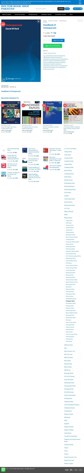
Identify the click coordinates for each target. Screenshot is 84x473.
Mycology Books (68, 373)
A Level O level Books (70, 148)
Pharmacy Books (46, 14)
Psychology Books (70, 324)
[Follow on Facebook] (80, 1)
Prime (65, 420)
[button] (67, 8)
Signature (66, 423)
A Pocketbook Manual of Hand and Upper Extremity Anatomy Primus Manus (72, 128)
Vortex (66, 451)
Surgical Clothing (68, 430)
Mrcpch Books (68, 364)
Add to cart (58, 40)
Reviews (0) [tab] (13, 87)
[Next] (82, 120)
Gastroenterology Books (71, 267)
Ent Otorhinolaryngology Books (73, 256)
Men (65, 348)
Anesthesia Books (69, 161)
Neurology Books (70, 291)
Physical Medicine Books (71, 312)
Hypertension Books (69, 205)
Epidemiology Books (71, 258)
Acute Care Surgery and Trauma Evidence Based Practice (8, 127)
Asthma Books (68, 164)
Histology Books (70, 275)
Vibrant (66, 447)
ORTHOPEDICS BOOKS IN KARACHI (51, 59)
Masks (66, 214)
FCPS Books (67, 192)
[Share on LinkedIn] (56, 73)
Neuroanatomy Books (70, 386)
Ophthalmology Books (71, 298)
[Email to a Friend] (50, 73)
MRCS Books (68, 367)
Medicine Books (68, 345)
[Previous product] (81, 20)
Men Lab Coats (68, 354)
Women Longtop (68, 463)
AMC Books (67, 155)
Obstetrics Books (68, 401)
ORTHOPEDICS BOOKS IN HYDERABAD (55, 55)
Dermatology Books (70, 246)
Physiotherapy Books (71, 317)
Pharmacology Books (71, 310)
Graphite (66, 195)
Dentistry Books (20, 14)
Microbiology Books (70, 284)
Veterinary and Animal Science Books (72, 440)
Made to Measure (68, 211)
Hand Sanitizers (68, 202)
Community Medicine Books (72, 241)
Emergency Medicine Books (72, 251)
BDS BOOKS (68, 170)
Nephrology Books (70, 289)
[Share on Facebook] (44, 73)
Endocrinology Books (70, 189)
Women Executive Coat (70, 457)
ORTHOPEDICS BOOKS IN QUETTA (51, 65)
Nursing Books (33, 14)
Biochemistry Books (70, 234)
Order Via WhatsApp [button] (54, 45)
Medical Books (6, 14)
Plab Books (68, 320)
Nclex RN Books (68, 379)
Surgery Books (69, 331)
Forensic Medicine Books (72, 265)
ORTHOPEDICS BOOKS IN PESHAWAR (52, 64)
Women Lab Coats (69, 460)
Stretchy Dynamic (69, 426)
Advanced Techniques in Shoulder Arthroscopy (51, 127)
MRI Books (67, 370)
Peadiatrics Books (70, 308)
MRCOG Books (68, 357)
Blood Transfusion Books (72, 237)
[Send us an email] (80, 3)
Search (61, 8)
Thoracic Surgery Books (71, 334)
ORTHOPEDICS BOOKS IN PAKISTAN (56, 62)
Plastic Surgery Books (71, 322)
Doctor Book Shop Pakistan (15, 7)
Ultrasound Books (70, 336)
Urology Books (69, 339)
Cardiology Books (69, 173)
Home (45, 20)
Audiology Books (69, 167)
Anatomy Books (68, 158)
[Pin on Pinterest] (53, 73)
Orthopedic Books (52, 53)
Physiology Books (70, 315)
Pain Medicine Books (71, 303)
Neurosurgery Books (70, 294)
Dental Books (67, 177)
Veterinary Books (60, 14)
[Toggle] (82, 180)
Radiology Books (70, 329)
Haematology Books (70, 272)
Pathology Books (70, 305)
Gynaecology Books (69, 199)
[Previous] (1, 120)
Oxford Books (68, 411)
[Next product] (79, 20)
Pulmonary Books (70, 327)
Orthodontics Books (69, 408)
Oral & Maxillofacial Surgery (71, 404)
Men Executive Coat (69, 351)
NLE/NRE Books (69, 392)
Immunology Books (70, 277)
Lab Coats (67, 208)
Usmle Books (69, 341)
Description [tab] (5, 87)
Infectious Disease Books (71, 279)
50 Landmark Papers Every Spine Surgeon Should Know (30, 127)
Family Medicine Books (71, 260)
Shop (71, 14)
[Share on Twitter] (47, 73)
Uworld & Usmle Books (70, 436)
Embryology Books (69, 186)
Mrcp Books (68, 286)
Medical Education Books (72, 282)
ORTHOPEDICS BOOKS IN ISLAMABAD (52, 57)
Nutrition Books (69, 296)
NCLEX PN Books (69, 376)
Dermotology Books (69, 183)
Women (66, 454)
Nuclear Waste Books (69, 395)
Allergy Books (68, 151)
